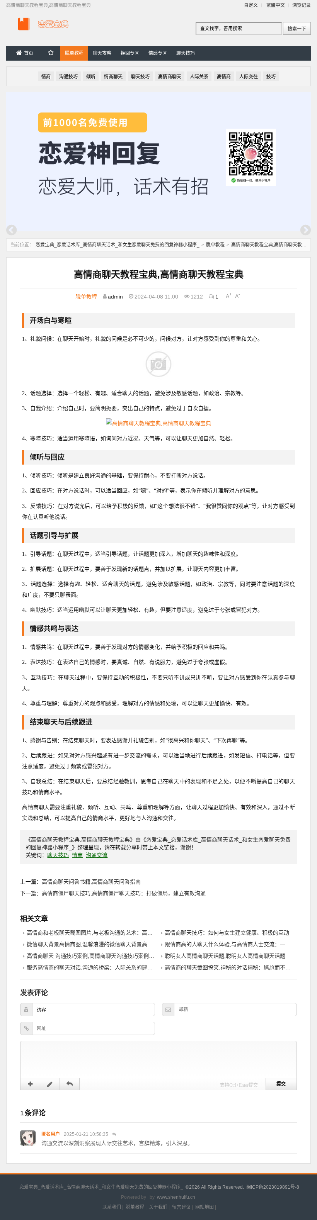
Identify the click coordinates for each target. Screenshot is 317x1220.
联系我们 (111, 1207)
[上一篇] (11, 230)
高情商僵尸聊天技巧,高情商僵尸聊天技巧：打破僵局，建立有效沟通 (124, 893)
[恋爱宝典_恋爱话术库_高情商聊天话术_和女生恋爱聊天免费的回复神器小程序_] (45, 32)
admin (115, 296)
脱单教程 (74, 53)
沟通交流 (96, 855)
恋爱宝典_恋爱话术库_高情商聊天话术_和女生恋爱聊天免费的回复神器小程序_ (117, 245)
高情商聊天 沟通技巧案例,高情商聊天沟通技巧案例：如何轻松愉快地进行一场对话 (126, 956)
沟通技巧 (68, 77)
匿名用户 (50, 1134)
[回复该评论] (114, 1134)
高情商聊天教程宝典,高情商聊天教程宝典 (273, 245)
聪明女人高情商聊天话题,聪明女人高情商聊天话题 (225, 956)
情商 (46, 77)
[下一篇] (305, 230)
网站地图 (204, 1207)
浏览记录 (301, 5)
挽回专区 (130, 53)
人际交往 (248, 77)
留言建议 (181, 1207)
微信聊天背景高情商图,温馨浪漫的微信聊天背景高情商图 (95, 944)
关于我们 (158, 1207)
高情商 (224, 77)
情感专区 (157, 53)
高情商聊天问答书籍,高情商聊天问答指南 (91, 882)
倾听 (90, 77)
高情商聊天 (169, 77)
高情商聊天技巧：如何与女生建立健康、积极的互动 (227, 933)
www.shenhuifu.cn (176, 1197)
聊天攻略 (102, 53)
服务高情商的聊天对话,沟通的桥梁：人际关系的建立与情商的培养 (106, 967)
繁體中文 (275, 5)
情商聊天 (113, 77)
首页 (28, 53)
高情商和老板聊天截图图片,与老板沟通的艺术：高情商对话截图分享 (109, 933)
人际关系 (199, 77)
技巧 (271, 77)
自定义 (251, 5)
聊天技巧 (185, 53)
